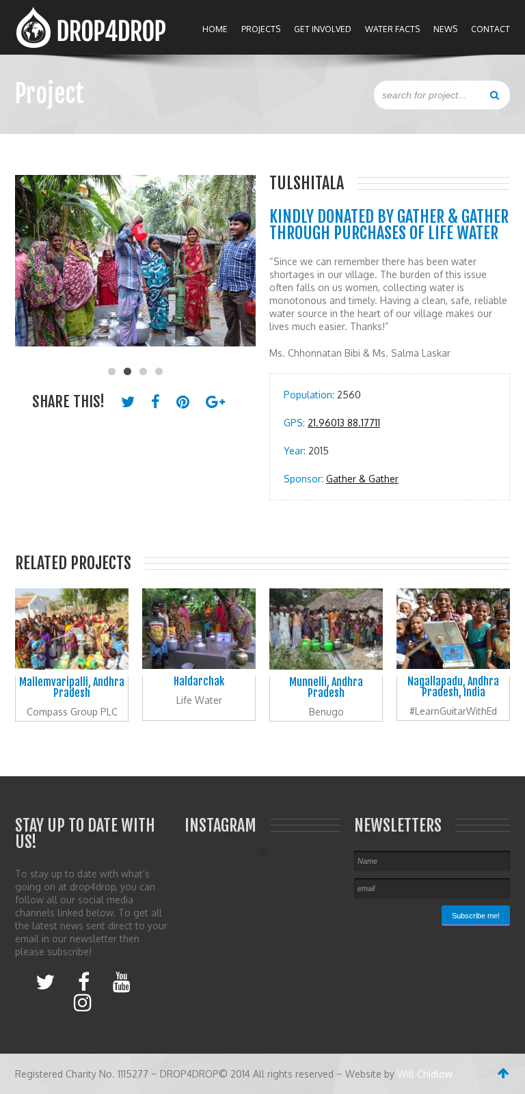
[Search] (494, 94)
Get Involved (322, 29)
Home (215, 29)
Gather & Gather (362, 478)
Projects (260, 29)
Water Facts (392, 29)
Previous (32, 268)
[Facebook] (84, 981)
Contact (490, 29)
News (445, 29)
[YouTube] (122, 981)
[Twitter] (45, 981)
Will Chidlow (425, 1074)
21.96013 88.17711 (344, 422)
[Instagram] (83, 1002)
